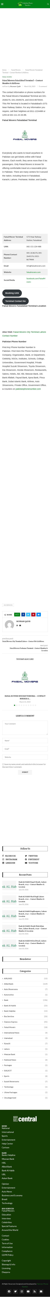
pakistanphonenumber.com (28, 389)
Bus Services (8, 605)
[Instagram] (22, 1291)
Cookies (5, 1239)
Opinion (5, 1184)
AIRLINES (25, 978)
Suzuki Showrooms (25, 1081)
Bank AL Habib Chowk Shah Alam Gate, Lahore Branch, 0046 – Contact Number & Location (33, 928)
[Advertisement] (25, 36)
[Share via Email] (38, 614)
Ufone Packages (25, 1092)
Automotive (25, 995)
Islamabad (25, 1038)
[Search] (48, 4)
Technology (25, 1087)
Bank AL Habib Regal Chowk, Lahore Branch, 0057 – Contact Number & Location (33, 884)
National (6, 1128)
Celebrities (7, 1222)
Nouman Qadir (15, 86)
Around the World (10, 1230)
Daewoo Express (25, 1022)
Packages (25, 1065)
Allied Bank (25, 984)
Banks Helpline (8, 1155)
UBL (4, 1174)
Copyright (6, 1260)
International (8, 1132)
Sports (25, 1076)
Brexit (4, 1199)
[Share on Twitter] (28, 614)
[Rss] (34, 1291)
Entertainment (8, 1140)
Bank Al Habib (25, 1005)
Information (7, 1247)
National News (25, 1060)
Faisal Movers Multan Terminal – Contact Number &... (25, 697)
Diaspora (6, 1272)
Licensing (6, 1268)
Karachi (25, 1043)
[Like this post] (18, 614)
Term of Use (7, 1243)
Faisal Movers (16, 70)
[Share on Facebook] (23, 614)
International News (25, 1033)
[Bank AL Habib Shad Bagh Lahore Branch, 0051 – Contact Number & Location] (9, 900)
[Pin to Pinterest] (33, 614)
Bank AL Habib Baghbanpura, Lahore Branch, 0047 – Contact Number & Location (33, 913)
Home (4, 70)
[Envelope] (41, 1291)
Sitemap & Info (8, 1264)
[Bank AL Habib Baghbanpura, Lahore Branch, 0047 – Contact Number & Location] (9, 915)
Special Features (9, 1226)
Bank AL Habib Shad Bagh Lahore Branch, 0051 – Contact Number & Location (31, 899)
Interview (6, 1218)
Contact (5, 1236)
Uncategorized (25, 1098)
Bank (25, 1000)
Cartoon (5, 1147)
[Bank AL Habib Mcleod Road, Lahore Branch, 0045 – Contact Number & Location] (9, 944)
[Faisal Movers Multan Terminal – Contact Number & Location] (25, 678)
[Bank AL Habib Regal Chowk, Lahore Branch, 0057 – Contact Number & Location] (9, 885)
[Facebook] (9, 1291)
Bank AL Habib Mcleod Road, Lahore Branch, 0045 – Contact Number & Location (32, 943)
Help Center (7, 1144)
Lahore (25, 1049)
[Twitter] (15, 1291)
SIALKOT (25, 1070)
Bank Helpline (25, 1011)
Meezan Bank (25, 1054)
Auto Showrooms (25, 989)
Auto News (7, 1191)
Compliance (7, 1251)
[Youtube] (28, 1291)
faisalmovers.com (34, 272)
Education (6, 1215)
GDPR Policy (7, 1255)
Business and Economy (12, 1195)
